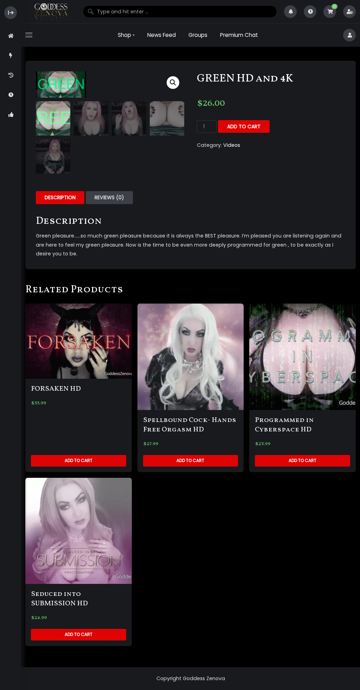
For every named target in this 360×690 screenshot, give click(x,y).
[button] (173, 82)
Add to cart (244, 126)
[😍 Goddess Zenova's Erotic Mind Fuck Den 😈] (50, 11)
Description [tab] (60, 197)
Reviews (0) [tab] (109, 197)
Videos (231, 145)
